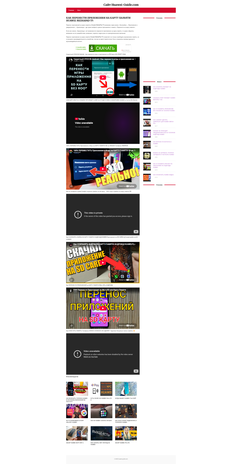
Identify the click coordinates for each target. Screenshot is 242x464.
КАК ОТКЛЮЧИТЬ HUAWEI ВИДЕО (163, 175)
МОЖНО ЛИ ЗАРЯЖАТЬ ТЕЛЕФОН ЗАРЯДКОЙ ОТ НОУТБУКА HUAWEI (163, 153)
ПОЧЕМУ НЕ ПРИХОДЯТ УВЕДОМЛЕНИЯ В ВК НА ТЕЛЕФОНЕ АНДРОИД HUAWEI (164, 132)
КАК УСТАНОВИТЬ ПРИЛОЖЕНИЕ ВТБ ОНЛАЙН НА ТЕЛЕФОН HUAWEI (164, 109)
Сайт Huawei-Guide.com (121, 5)
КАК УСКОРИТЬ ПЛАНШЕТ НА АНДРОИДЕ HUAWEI (162, 88)
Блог (79, 10)
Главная (71, 10)
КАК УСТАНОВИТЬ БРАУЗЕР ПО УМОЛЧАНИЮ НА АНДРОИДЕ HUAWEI (162, 165)
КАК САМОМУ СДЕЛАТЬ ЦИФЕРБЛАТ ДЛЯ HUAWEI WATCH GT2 (163, 121)
